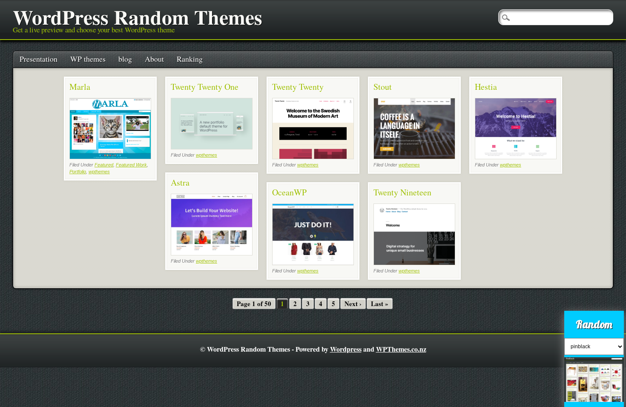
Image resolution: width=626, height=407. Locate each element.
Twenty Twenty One (204, 86)
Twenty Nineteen (402, 192)
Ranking (190, 59)
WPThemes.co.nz (401, 349)
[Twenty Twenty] (313, 157)
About (154, 59)
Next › (353, 303)
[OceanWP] (313, 263)
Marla (79, 86)
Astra (180, 182)
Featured (104, 164)
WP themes (88, 59)
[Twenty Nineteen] (414, 263)
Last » (379, 303)
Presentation (38, 59)
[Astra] (212, 253)
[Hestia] (516, 157)
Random (594, 324)
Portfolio (77, 171)
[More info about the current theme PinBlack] (594, 402)
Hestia (486, 86)
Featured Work (131, 164)
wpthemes (99, 171)
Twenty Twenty (298, 86)
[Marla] (110, 157)
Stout (382, 86)
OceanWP (289, 192)
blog (125, 59)
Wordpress (346, 349)
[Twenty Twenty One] (212, 147)
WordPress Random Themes (137, 17)
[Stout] (414, 157)
